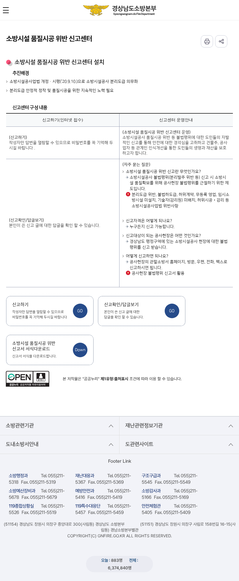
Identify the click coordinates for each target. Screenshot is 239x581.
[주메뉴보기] (6, 10)
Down (80, 350)
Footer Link (119, 461)
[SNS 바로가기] (221, 41)
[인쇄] (207, 41)
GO (80, 311)
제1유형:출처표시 (114, 378)
